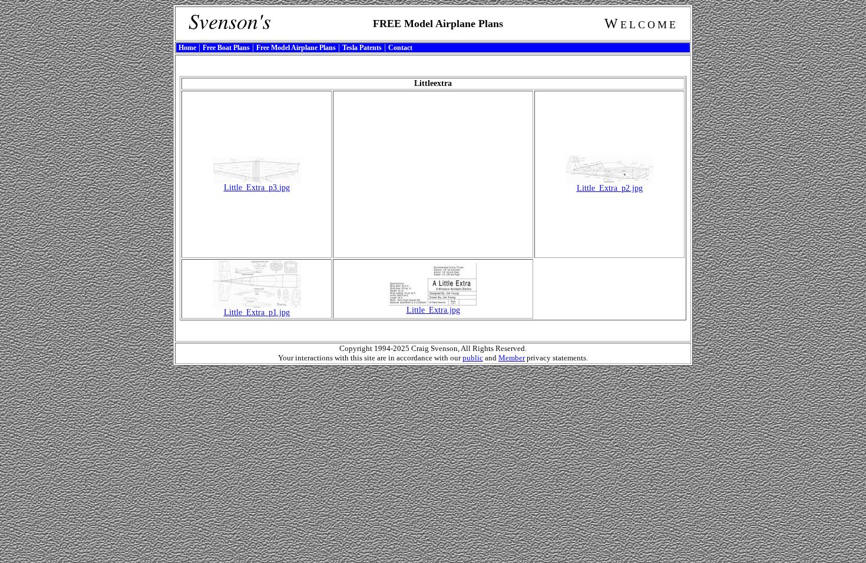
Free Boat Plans (226, 48)
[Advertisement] (433, 174)
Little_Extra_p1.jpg (257, 312)
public (472, 357)
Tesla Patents (362, 48)
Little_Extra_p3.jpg (257, 187)
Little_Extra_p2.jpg (610, 188)
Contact (400, 48)
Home (187, 48)
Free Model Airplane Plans (296, 48)
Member (511, 357)
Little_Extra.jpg (433, 310)
